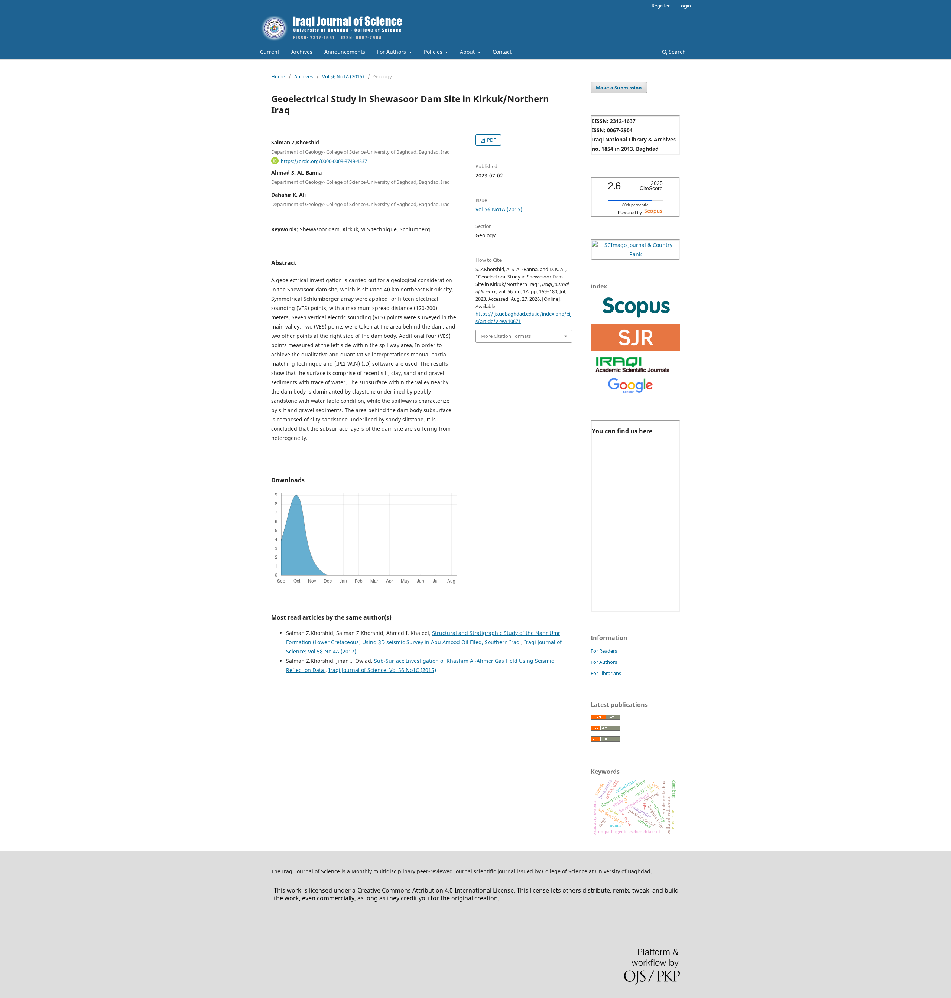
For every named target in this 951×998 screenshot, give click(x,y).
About (468, 51)
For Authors (392, 51)
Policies (434, 51)
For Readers (604, 651)
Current (269, 51)
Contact (502, 51)
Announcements (344, 51)
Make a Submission (619, 87)
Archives (301, 51)
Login (684, 5)
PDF (491, 140)
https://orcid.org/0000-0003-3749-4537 (324, 160)
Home (278, 76)
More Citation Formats (506, 336)
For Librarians (606, 673)
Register (661, 5)
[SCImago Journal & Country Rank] (635, 254)
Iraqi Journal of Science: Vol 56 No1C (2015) (382, 670)
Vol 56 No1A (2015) (343, 76)
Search (676, 51)
